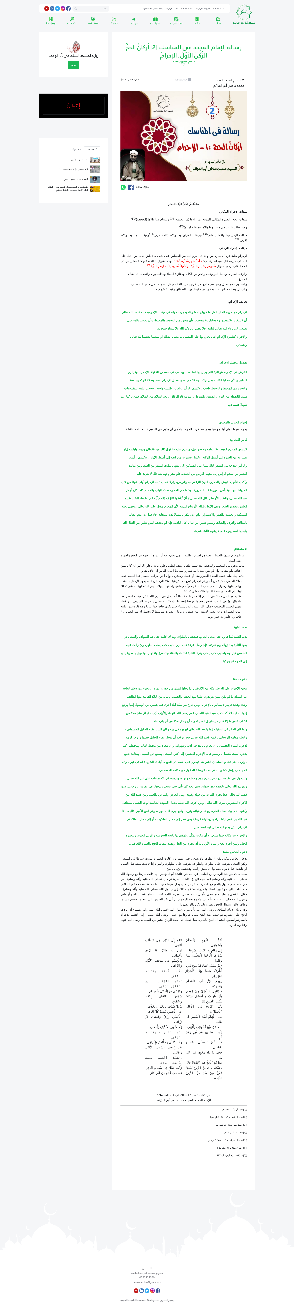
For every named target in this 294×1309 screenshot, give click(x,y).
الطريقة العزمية (203, 8)
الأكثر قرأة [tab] (76, 150)
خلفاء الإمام (187, 8)
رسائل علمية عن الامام (153, 8)
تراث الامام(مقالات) (129, 79)
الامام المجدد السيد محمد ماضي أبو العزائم (228, 82)
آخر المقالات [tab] (92, 150)
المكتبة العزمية (172, 8)
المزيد (73, 65)
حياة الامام (219, 8)
